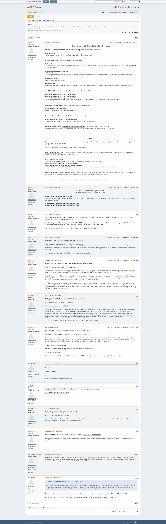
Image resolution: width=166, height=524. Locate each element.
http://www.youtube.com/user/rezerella (89, 50)
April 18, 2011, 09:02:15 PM (51, 327)
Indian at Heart (50, 64)
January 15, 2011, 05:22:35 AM (52, 237)
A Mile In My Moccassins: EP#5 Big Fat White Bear (61, 167)
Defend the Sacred (33, 43)
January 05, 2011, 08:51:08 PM (52, 42)
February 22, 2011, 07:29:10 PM (53, 260)
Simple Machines (38, 522)
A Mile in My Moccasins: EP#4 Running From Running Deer (63, 165)
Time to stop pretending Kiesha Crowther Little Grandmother (64, 244)
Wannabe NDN (50, 53)
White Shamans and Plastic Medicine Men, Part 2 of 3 (62, 205)
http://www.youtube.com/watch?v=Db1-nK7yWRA (78, 349)
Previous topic (126, 32)
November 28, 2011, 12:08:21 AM (53, 386)
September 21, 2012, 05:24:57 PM (53, 431)
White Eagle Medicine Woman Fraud (56, 71)
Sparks (32, 478)
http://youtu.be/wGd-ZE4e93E (68, 412)
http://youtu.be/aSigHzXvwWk (92, 434)
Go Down (30, 37)
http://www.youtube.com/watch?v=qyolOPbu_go (59, 302)
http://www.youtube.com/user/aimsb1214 (78, 91)
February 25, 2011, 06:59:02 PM (53, 295)
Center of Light (50, 84)
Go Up (29, 503)
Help (124, 522)
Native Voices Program (93, 198)
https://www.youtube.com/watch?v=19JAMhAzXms (84, 497)
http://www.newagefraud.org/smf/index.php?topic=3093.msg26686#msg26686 (104, 494)
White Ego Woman (51, 73)
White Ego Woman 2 (51, 78)
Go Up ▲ (138, 522)
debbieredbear (35, 454)
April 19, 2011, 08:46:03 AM (51, 363)
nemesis (33, 363)
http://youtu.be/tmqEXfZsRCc (80, 331)
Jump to (114, 511)
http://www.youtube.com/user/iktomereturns (76, 105)
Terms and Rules (131, 522)
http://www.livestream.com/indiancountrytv (70, 240)
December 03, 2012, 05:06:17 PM (53, 454)
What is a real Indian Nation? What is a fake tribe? (61, 119)
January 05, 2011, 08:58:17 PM (52, 187)
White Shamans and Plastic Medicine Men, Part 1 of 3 (62, 204)
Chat (106, 12)
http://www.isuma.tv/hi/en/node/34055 (57, 392)
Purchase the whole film (127, 198)
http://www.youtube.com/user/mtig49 (70, 60)
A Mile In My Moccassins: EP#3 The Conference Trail (61, 163)
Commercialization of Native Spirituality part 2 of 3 (61, 96)
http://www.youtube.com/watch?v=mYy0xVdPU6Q (60, 267)
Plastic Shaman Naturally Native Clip (57, 172)
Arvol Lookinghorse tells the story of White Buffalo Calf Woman (65, 223)
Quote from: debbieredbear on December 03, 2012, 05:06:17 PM (64, 481)
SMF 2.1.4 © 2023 (29, 522)
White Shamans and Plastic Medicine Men (58, 196)
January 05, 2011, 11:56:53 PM (52, 214)
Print (137, 37)
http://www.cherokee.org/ (78, 116)
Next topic (135, 32)
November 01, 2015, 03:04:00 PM (53, 477)
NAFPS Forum (34, 7)
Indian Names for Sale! (52, 152)
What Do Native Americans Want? (56, 109)
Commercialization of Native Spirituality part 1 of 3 (61, 94)
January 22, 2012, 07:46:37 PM (52, 408)
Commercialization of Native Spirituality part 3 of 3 (61, 98)
